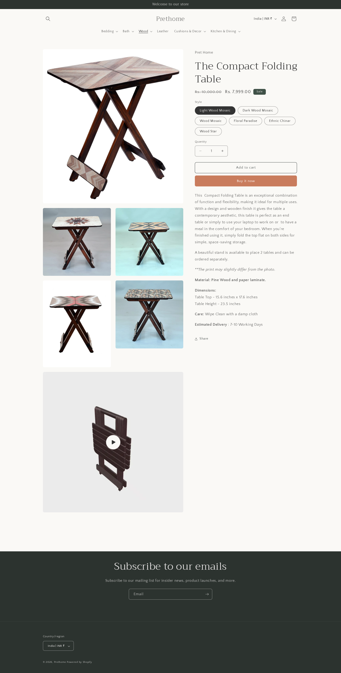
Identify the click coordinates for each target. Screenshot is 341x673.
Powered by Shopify (79, 662)
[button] (48, 19)
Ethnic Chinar (280, 121)
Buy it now (246, 181)
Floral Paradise (245, 121)
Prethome (60, 662)
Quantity (201, 141)
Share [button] (203, 339)
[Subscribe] (207, 594)
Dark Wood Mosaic (258, 110)
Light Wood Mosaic (215, 110)
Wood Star (208, 131)
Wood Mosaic (211, 121)
